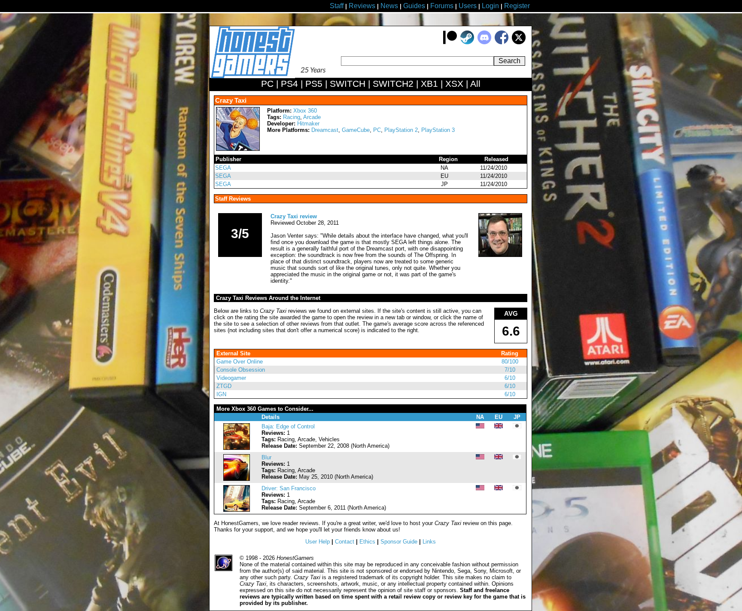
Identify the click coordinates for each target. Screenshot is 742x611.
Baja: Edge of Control (288, 426)
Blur (266, 457)
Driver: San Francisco (289, 488)
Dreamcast (324, 130)
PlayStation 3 (438, 130)
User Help (317, 541)
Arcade (312, 117)
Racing (291, 117)
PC (377, 130)
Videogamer (231, 378)
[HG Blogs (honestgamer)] (500, 255)
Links (429, 541)
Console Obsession (240, 370)
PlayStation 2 (401, 130)
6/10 (510, 378)
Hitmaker (308, 123)
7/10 (510, 370)
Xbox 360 (305, 110)
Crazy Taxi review (294, 216)
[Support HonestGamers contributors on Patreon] (450, 42)
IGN (221, 394)
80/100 (510, 361)
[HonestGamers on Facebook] (501, 42)
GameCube (356, 130)
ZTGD (223, 386)
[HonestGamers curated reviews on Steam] (467, 42)
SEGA (223, 168)
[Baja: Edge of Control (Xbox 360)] (236, 448)
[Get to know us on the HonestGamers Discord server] (484, 42)
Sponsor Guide (398, 541)
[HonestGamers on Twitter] (519, 42)
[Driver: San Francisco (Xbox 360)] (236, 510)
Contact (344, 541)
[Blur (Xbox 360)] (236, 479)
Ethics (367, 541)
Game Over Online (239, 361)
